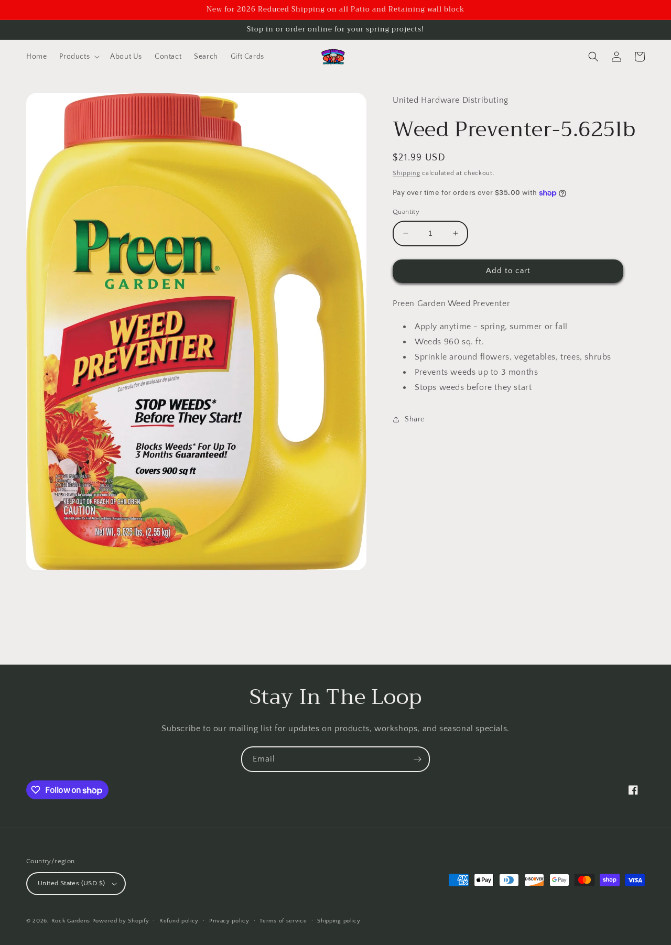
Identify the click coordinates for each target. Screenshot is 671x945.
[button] (78, 57)
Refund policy (179, 921)
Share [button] (415, 419)
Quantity (406, 211)
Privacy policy (229, 921)
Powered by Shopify (120, 921)
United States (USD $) (71, 883)
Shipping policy (339, 921)
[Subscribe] (417, 759)
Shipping (406, 173)
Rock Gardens (70, 921)
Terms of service (283, 921)
